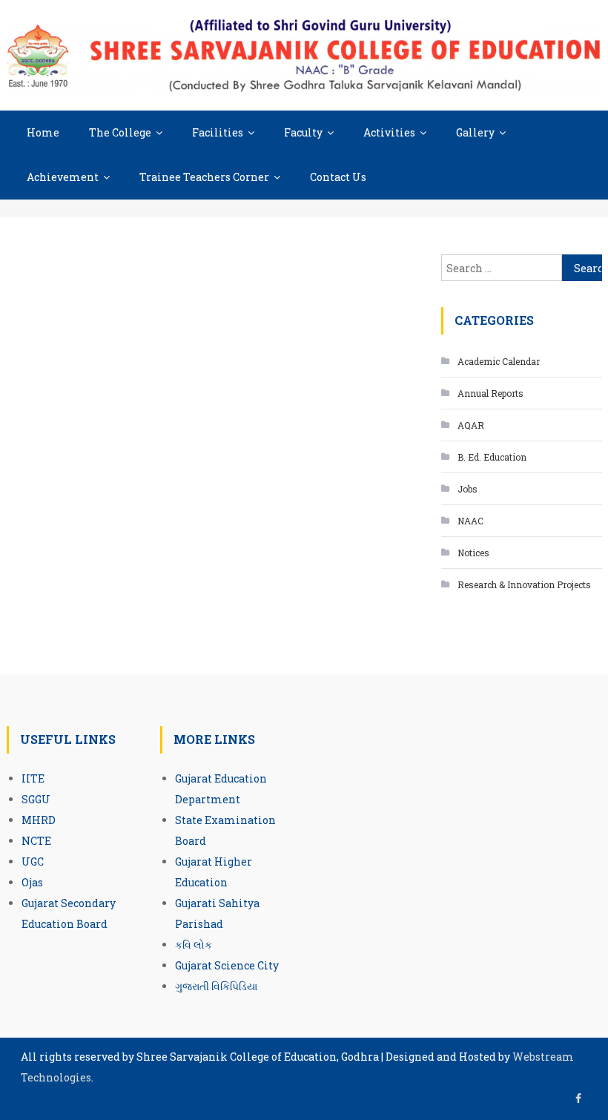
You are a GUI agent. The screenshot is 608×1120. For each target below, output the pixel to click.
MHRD (39, 820)
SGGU (36, 799)
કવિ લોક (193, 945)
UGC (33, 861)
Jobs (467, 489)
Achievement (63, 177)
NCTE (36, 841)
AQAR (470, 425)
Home (43, 132)
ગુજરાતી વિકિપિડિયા (216, 986)
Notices (473, 553)
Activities (389, 132)
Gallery (475, 132)
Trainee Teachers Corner (204, 177)
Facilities (217, 132)
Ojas (32, 882)
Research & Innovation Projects (524, 584)
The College (120, 132)
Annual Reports (490, 393)
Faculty (303, 132)
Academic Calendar (498, 361)
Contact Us (338, 177)
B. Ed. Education (491, 457)
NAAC (470, 521)
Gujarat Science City (227, 965)
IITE (33, 778)
